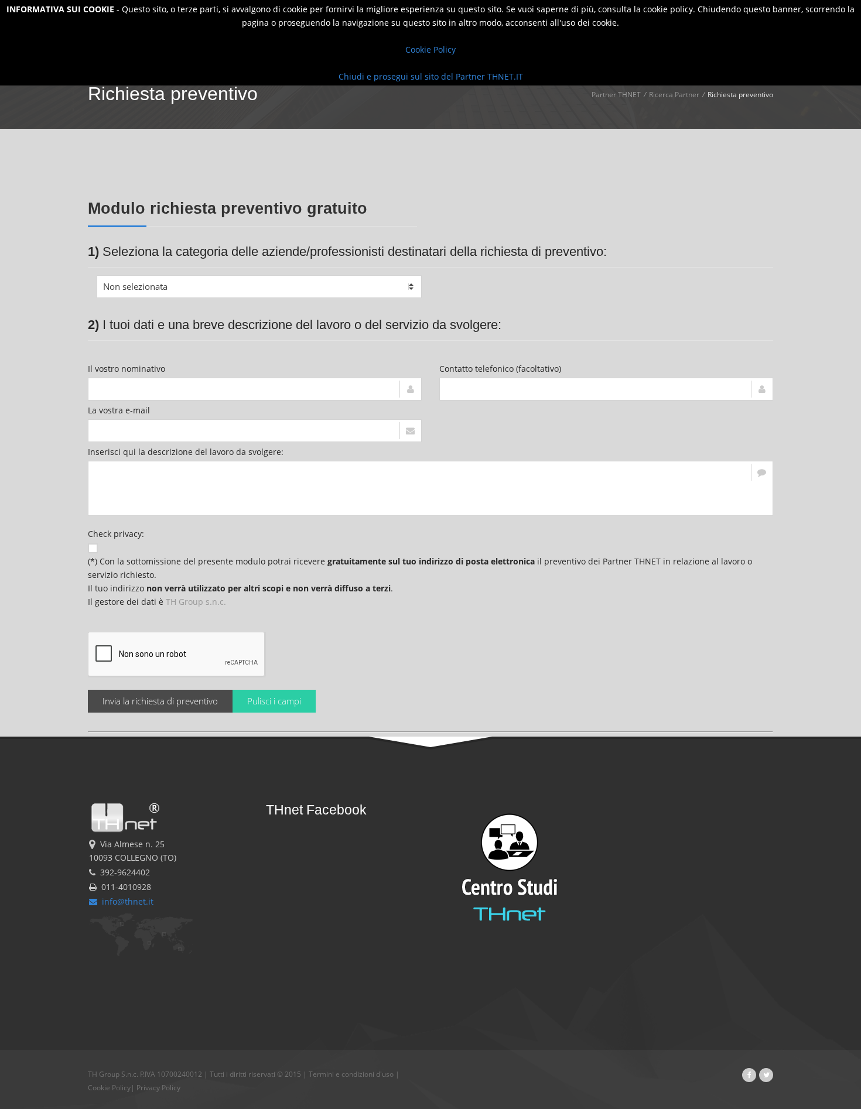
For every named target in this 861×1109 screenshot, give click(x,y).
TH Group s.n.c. (196, 601)
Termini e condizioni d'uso (351, 1074)
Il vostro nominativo (126, 368)
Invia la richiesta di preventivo (160, 701)
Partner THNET (616, 95)
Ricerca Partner (674, 95)
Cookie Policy (109, 1088)
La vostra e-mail (119, 410)
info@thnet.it (125, 901)
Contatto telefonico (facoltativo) (500, 368)
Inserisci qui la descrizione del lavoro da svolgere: (185, 451)
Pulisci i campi (274, 701)
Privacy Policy (158, 1088)
